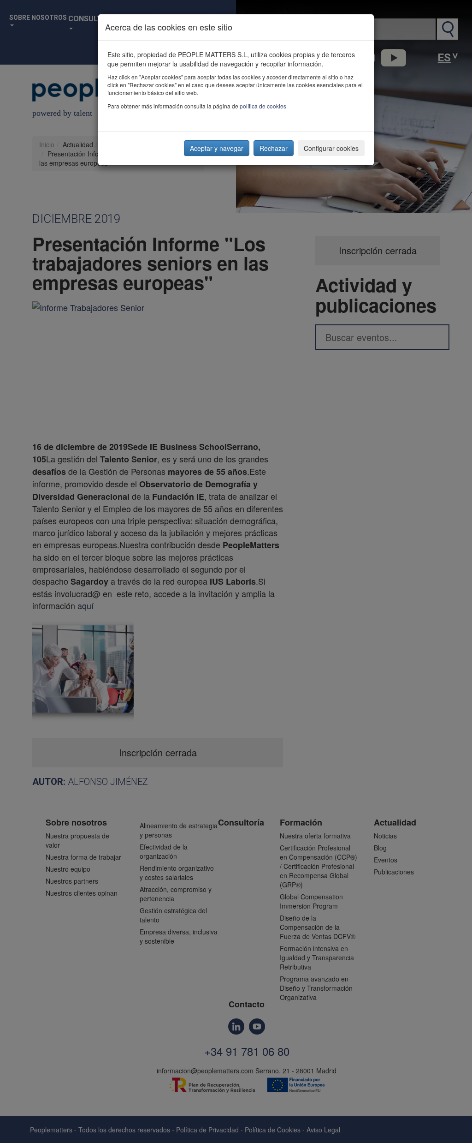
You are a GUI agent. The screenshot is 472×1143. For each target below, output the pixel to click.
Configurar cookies (331, 148)
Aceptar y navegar (216, 148)
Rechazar (274, 148)
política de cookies (263, 106)
